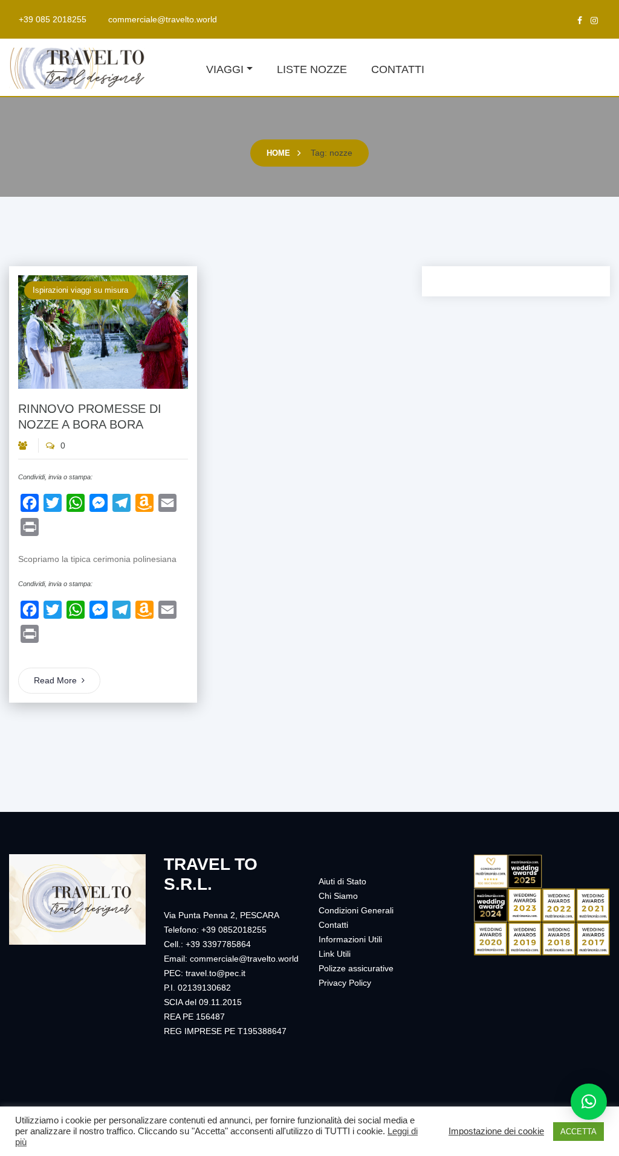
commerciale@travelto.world (162, 19)
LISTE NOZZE (312, 69)
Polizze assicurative (356, 968)
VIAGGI (225, 69)
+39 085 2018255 (52, 19)
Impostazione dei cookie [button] (496, 1131)
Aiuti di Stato (342, 881)
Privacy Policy (345, 983)
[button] (589, 1102)
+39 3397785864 (218, 944)
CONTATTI (397, 69)
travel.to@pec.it (215, 973)
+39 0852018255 (234, 929)
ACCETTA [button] (578, 1131)
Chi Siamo (338, 896)
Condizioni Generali (356, 910)
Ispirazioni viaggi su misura (80, 290)
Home (278, 153)
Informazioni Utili (350, 939)
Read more (55, 680)
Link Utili (335, 954)
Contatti (333, 925)
